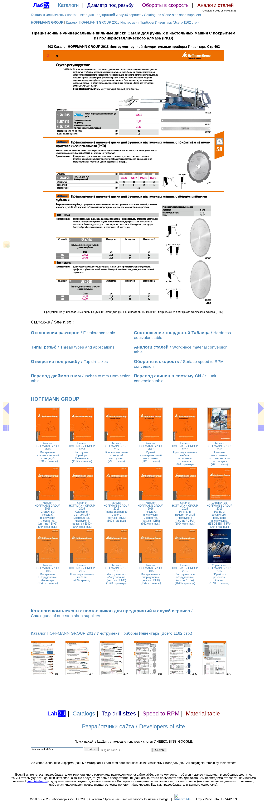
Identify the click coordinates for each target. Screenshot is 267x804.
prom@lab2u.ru (37, 781)
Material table (203, 713)
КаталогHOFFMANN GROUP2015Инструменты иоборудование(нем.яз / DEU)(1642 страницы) (151, 574)
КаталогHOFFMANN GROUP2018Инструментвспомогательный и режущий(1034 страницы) (47, 452)
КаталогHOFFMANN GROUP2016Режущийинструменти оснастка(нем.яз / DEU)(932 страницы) (151, 513)
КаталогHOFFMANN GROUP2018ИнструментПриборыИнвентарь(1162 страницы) (82, 452)
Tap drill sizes (119, 713)
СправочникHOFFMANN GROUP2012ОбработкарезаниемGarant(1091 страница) (219, 574)
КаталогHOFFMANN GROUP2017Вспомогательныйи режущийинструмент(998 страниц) (116, 452)
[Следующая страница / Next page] (261, 408)
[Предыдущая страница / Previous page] (6, 408)
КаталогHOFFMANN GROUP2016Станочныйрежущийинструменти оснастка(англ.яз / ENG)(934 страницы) (47, 514)
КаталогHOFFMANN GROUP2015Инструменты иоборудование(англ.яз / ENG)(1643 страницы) (116, 574)
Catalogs (84, 713)
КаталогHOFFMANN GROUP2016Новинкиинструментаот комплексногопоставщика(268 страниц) (219, 454)
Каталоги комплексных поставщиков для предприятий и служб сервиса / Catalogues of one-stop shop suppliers (116, 15)
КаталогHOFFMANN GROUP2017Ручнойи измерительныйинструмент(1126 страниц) (151, 452)
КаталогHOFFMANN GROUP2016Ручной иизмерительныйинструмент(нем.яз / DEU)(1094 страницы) (185, 513)
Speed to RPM (160, 713)
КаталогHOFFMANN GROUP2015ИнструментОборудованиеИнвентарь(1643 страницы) (47, 574)
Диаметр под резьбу (110, 5)
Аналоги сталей (215, 5)
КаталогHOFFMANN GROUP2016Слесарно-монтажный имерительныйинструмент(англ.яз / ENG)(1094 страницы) (82, 514)
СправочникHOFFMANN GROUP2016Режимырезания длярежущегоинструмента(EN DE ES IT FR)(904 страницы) (219, 514)
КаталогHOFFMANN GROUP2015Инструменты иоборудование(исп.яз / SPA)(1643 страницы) (185, 574)
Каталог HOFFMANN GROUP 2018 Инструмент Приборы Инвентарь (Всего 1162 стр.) (132, 22)
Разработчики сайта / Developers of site (133, 726)
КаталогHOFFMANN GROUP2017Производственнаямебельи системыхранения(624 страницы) (185, 454)
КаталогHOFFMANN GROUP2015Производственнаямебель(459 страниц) (82, 573)
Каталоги (68, 5)
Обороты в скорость (165, 5)
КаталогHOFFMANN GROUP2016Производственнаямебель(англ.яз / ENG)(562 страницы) (116, 511)
